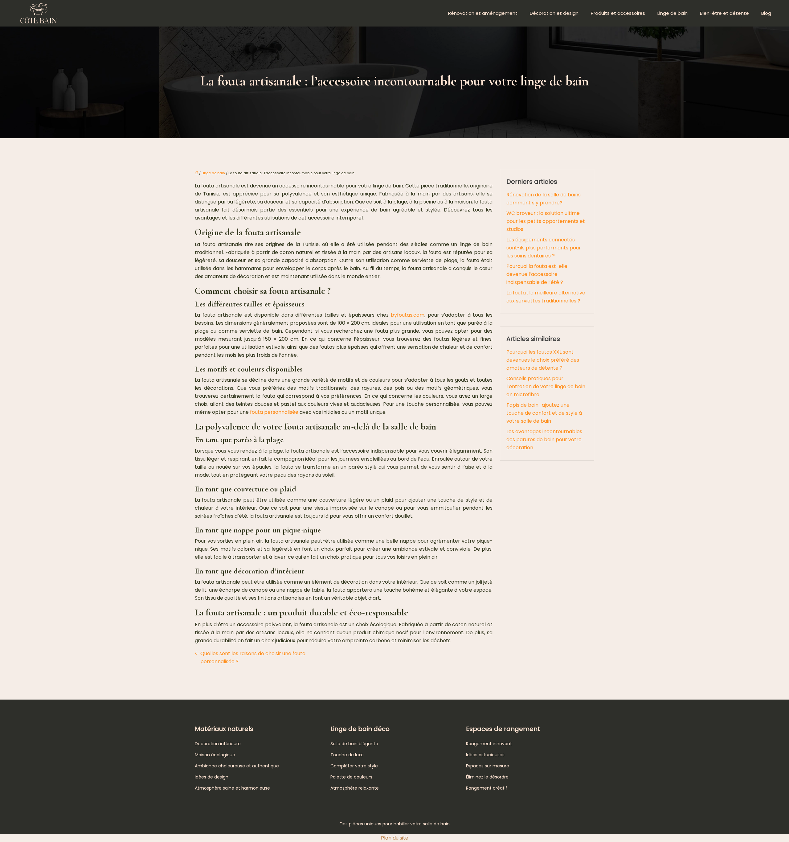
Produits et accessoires (618, 13)
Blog (766, 13)
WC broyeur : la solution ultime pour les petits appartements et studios (545, 221)
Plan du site (394, 837)
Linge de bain (672, 13)
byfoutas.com (407, 314)
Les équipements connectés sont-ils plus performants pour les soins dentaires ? (543, 247)
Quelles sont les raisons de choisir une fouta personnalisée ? (252, 657)
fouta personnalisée (275, 412)
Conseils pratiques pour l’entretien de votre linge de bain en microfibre (545, 386)
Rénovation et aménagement (482, 13)
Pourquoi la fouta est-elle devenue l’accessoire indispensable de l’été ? (536, 274)
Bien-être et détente (724, 13)
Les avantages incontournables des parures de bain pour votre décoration (544, 439)
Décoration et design (554, 13)
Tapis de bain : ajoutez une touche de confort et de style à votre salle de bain (544, 413)
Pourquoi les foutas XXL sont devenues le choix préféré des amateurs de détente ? (542, 360)
